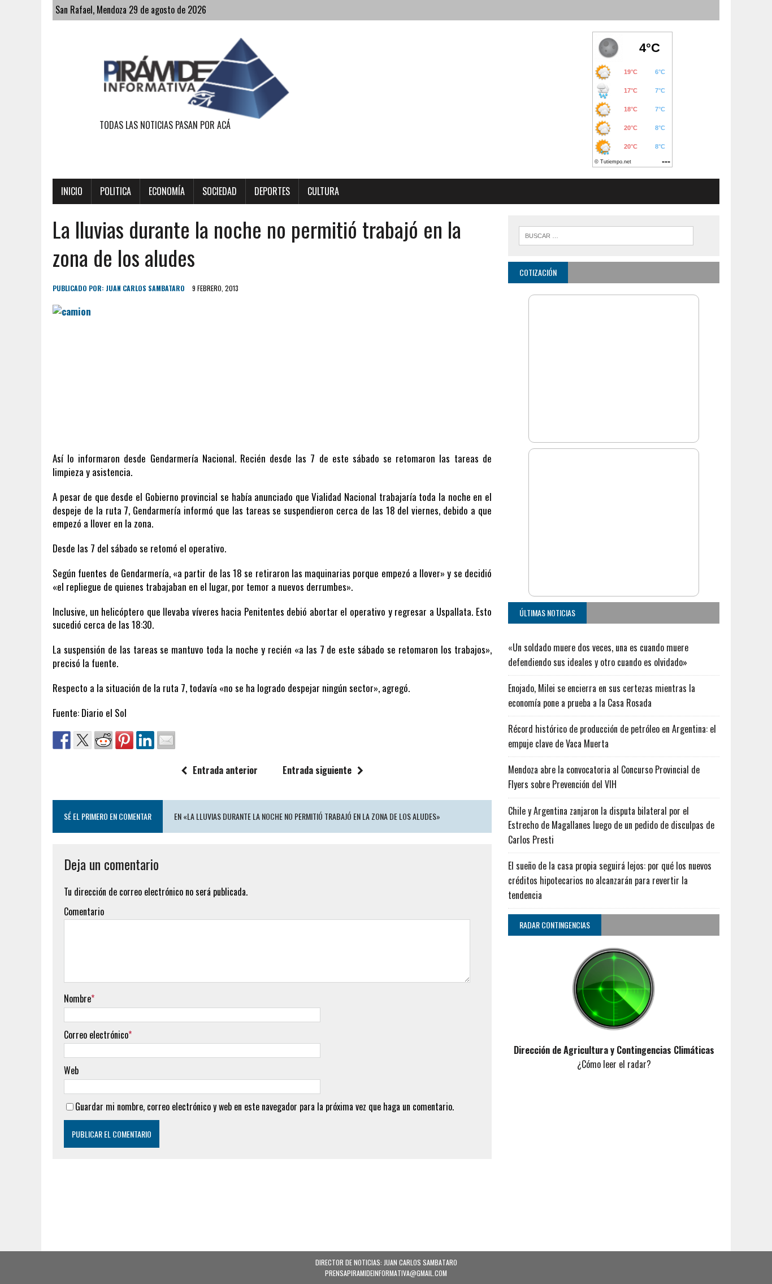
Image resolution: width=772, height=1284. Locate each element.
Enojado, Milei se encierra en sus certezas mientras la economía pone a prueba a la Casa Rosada (601, 695)
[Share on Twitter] (82, 740)
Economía (167, 191)
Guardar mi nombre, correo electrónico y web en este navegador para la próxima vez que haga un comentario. (264, 1106)
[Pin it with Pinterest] (124, 740)
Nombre (77, 998)
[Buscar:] (606, 234)
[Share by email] (166, 740)
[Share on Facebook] (62, 740)
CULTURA (323, 191)
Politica (115, 191)
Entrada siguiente (317, 770)
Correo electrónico (96, 1034)
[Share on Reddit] (103, 740)
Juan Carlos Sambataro (145, 288)
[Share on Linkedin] (145, 740)
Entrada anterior (225, 770)
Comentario (84, 911)
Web (71, 1070)
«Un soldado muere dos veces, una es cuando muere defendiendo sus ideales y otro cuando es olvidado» (598, 655)
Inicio (72, 191)
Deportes (272, 191)
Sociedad (219, 191)
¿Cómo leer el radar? (614, 1064)
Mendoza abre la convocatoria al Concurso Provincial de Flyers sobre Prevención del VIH (604, 777)
